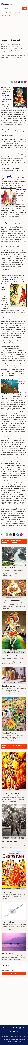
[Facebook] (20, 1028)
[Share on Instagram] (15, 82)
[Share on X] (19, 82)
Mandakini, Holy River (10, 568)
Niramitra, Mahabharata (11, 686)
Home (2, 12)
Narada (9, 176)
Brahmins (10, 279)
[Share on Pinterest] (25, 82)
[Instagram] (17, 1031)
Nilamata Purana (8, 953)
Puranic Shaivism (8, 922)
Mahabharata (5, 95)
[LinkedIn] (14, 1031)
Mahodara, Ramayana (10, 733)
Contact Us (6, 1028)
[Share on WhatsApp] (12, 82)
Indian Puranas (19, 12)
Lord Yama (19, 362)
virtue (8, 408)
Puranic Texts (7, 892)
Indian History (9, 12)
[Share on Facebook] (22, 82)
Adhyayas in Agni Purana (11, 793)
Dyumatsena (20, 189)
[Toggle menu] (26, 3)
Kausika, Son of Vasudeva (11, 600)
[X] (24, 1028)
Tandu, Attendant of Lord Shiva (13, 656)
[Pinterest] (10, 1031)
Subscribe (14, 973)
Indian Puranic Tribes (9, 842)
